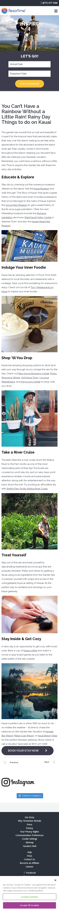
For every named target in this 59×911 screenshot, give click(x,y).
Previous (14, 762)
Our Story (29, 817)
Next (46, 762)
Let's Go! (29, 56)
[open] (55, 11)
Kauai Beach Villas (47, 735)
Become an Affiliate (29, 863)
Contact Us (29, 859)
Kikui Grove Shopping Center (33, 373)
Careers (29, 866)
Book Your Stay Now (23, 750)
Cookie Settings (29, 838)
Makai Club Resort (24, 735)
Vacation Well (29, 846)
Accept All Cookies (29, 905)
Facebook (31, 872)
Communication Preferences (30, 835)
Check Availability (29, 83)
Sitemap (30, 842)
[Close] (55, 880)
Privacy (29, 828)
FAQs (29, 855)
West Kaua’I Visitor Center (37, 217)
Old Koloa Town (29, 377)
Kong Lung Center (31, 381)
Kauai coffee (30, 650)
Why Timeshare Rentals (29, 820)
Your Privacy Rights (29, 831)
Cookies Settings (29, 897)
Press (29, 824)
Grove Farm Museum (16, 205)
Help (29, 852)
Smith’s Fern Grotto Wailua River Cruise (27, 488)
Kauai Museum (41, 188)
